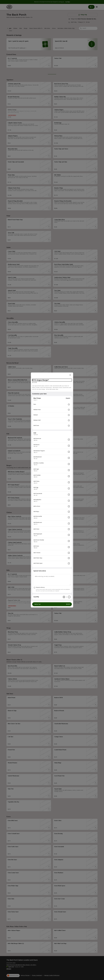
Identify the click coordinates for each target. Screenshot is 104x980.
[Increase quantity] (69, 597)
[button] (52, 604)
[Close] (70, 375)
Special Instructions (39, 571)
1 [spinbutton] (66, 597)
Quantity (36, 597)
